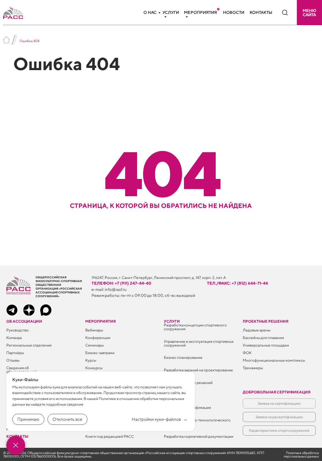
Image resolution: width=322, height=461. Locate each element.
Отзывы (12, 360)
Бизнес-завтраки (99, 352)
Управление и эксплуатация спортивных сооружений (199, 343)
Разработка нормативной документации (198, 436)
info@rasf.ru (116, 289)
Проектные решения (265, 321)
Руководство (17, 330)
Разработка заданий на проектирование (198, 370)
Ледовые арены (256, 330)
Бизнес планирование (183, 357)
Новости (233, 12)
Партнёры (15, 352)
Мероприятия (200, 12)
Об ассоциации (24, 321)
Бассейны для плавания (263, 337)
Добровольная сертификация (276, 392)
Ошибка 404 (29, 41)
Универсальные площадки (266, 345)
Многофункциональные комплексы (274, 360)
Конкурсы (94, 367)
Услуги (171, 12)
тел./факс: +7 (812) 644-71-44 (237, 283)
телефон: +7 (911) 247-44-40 (121, 283)
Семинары (94, 345)
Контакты (261, 12)
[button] (309, 12)
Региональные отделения (29, 345)
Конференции (97, 337)
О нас (150, 12)
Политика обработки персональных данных (301, 454)
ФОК (247, 352)
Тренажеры (253, 367)
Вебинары (94, 330)
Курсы (90, 360)
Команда (14, 337)
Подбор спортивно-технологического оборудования (197, 422)
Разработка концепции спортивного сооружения (195, 327)
